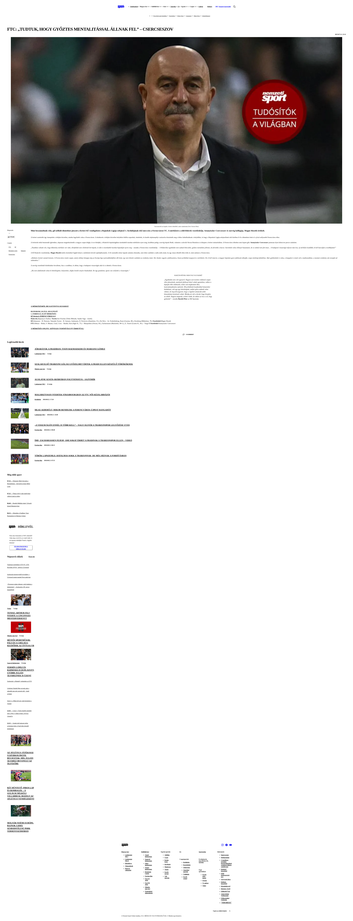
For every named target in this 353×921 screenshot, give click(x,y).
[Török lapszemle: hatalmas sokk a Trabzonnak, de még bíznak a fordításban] (20, 463)
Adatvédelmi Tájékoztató (225, 894)
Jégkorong (186, 867)
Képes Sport (180, 16)
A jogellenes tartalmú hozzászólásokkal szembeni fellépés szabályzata (226, 863)
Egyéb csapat (185, 877)
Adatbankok (134, 6)
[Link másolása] (9, 233)
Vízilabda (186, 874)
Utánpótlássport (206, 16)
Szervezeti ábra (226, 879)
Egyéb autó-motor (204, 876)
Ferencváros (12, 254)
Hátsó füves (197, 16)
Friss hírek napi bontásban (160, 16)
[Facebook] (226, 845)
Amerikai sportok (186, 871)
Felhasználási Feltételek (225, 899)
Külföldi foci (145, 852)
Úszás (166, 857)
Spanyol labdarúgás (13, 663)
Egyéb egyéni (167, 873)
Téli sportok (167, 877)
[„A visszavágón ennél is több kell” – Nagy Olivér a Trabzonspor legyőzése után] (20, 433)
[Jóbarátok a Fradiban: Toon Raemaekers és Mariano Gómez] (20, 357)
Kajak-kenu (167, 861)
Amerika (173, 6)
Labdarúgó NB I (40, 354)
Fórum (204, 880)
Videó (204, 886)
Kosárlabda (186, 865)
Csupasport (189, 16)
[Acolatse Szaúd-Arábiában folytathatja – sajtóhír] (20, 387)
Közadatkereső (225, 886)
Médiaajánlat (225, 857)
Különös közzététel (224, 882)
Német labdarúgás (148, 868)
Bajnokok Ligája (13, 250)
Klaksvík (23, 250)
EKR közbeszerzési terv (225, 875)
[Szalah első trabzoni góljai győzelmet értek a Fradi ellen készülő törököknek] (20, 372)
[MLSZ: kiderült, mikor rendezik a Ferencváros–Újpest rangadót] (20, 418)
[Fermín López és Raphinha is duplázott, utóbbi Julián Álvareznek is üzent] (21, 659)
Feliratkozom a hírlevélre (21, 548)
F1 (178, 6)
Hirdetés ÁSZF (225, 889)
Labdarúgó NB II (128, 860)
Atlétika (167, 855)
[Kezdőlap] (120, 6)
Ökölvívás (168, 867)
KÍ (15, 247)
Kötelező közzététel (224, 870)
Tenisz (9, 608)
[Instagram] (222, 845)
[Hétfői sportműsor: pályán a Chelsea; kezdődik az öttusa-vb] (21, 632)
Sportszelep (202, 852)
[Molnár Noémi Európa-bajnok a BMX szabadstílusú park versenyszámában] (21, 816)
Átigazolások (129, 866)
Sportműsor (172, 16)
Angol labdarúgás (148, 855)
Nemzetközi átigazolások (149, 892)
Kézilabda (38, 399)
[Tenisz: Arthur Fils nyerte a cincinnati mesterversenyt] (21, 605)
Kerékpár (168, 864)
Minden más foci (40, 369)
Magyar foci (125, 852)
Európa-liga (38, 430)
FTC (10, 247)
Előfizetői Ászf (225, 891)
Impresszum (225, 855)
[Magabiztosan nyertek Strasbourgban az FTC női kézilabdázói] (20, 402)
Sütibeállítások (226, 903)
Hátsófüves (128, 863)
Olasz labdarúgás (148, 864)
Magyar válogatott (128, 869)
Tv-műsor (205, 883)
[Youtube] (230, 845)
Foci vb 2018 (147, 879)
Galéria (200, 6)
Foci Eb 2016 (147, 883)
